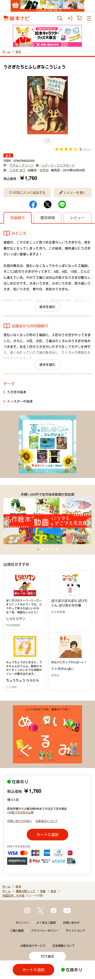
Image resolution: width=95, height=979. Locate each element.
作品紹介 (17, 217)
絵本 (18, 51)
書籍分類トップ (25, 891)
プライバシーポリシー (45, 930)
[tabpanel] (47, 518)
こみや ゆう (17, 170)
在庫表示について (47, 821)
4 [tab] (52, 549)
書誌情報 (47, 217)
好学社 (44, 170)
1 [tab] (38, 549)
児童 (43, 891)
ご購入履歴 (17, 930)
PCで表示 (47, 956)
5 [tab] (56, 549)
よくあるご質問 (46, 922)
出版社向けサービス (33, 945)
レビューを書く (74, 192)
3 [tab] (47, 549)
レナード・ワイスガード (58, 165)
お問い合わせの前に (19, 821)
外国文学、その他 (13, 895)
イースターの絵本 (20, 401)
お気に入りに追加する (29, 192)
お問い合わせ (71, 922)
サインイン (22, 922)
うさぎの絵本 (16, 392)
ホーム (6, 51)
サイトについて (75, 930)
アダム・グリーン (21, 165)
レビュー (77, 217)
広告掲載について (64, 945)
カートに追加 (47, 834)
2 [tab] (43, 549)
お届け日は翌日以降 (21, 812)
